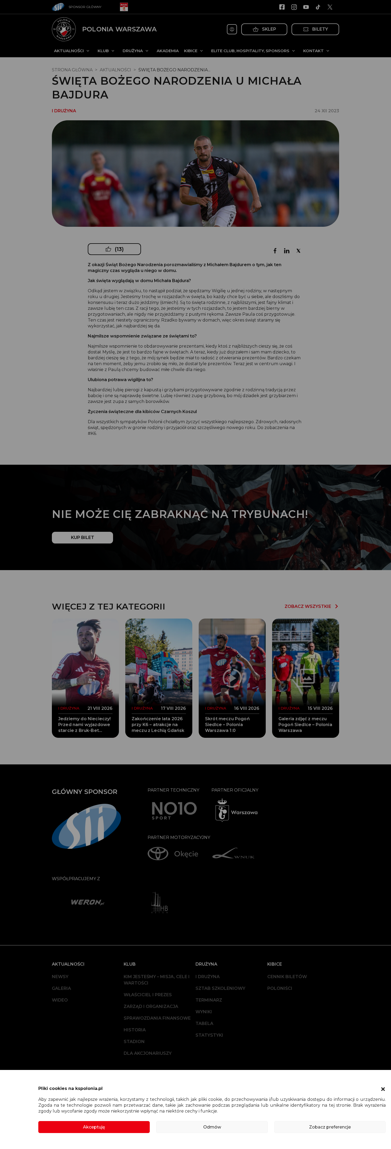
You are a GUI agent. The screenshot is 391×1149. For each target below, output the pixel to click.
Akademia (168, 50)
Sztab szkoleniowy (220, 988)
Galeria (61, 988)
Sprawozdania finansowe (157, 1018)
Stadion (134, 1041)
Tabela (204, 1023)
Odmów (212, 1127)
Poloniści (279, 988)
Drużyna (133, 50)
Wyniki (204, 1011)
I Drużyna (208, 976)
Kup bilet (82, 537)
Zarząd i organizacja (151, 1006)
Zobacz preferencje (330, 1127)
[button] (383, 1088)
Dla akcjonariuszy (148, 1053)
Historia (135, 1029)
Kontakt (313, 50)
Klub (103, 50)
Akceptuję (94, 1127)
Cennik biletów (287, 976)
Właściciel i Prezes (148, 994)
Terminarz (209, 1000)
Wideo (60, 1000)
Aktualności (69, 50)
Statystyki (209, 1035)
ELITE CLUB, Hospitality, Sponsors (250, 50)
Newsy (60, 976)
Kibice (190, 50)
